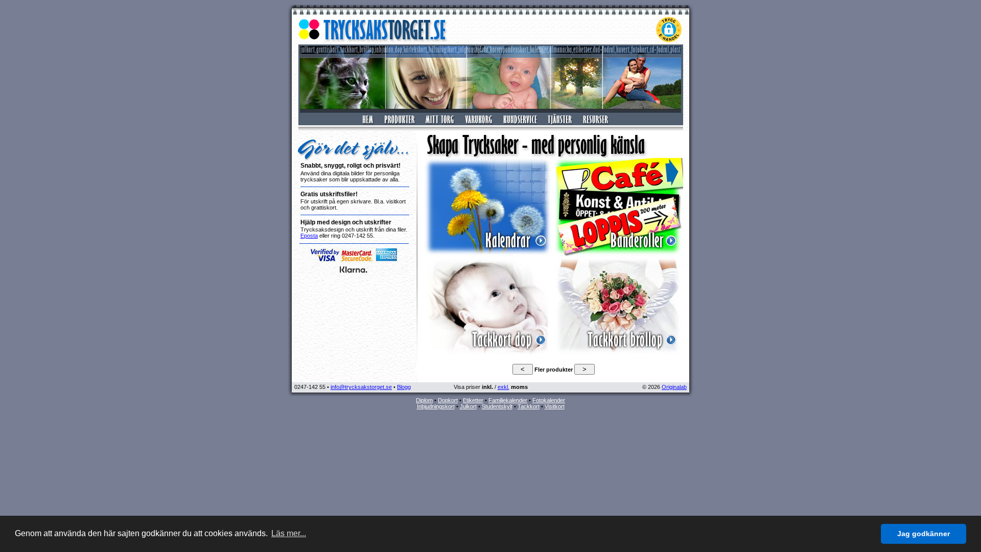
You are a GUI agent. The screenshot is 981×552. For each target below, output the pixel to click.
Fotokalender (548, 400)
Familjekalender (507, 400)
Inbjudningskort (436, 406)
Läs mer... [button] (288, 533)
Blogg (404, 387)
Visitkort (555, 406)
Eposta (309, 236)
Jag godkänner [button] (923, 534)
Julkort (468, 406)
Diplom (424, 400)
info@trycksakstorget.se (361, 387)
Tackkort (529, 406)
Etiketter (473, 400)
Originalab (674, 387)
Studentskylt (497, 406)
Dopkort (448, 400)
